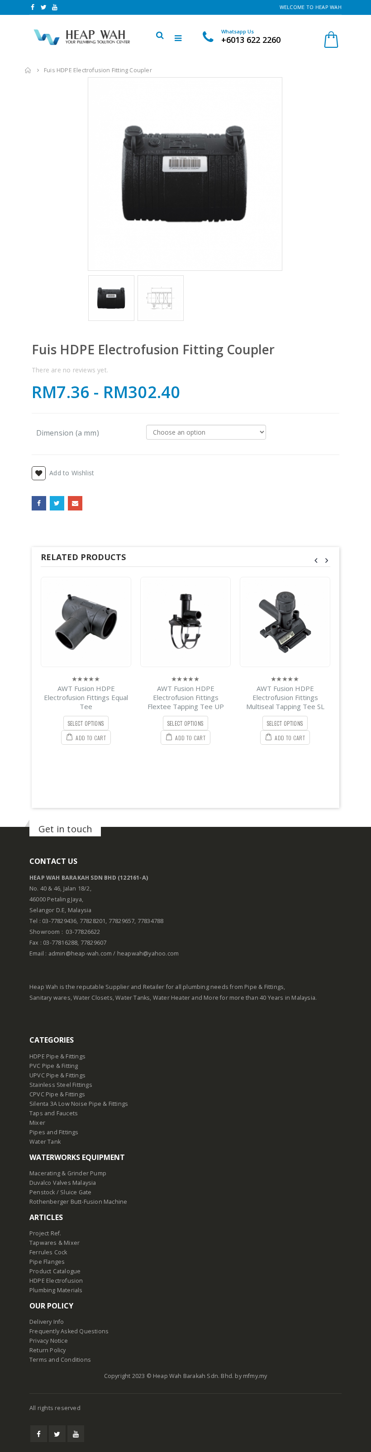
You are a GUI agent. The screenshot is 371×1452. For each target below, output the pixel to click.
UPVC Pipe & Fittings (57, 1075)
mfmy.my (255, 1376)
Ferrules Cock (48, 1252)
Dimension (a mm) (67, 432)
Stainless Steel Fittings (60, 1085)
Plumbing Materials (56, 1290)
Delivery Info (46, 1322)
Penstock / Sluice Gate (60, 1192)
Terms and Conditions (60, 1360)
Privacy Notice (48, 1341)
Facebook (39, 503)
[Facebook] (32, 7)
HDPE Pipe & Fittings (57, 1056)
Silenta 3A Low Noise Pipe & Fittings (78, 1104)
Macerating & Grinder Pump (67, 1173)
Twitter (57, 503)
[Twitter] (44, 7)
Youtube (75, 1433)
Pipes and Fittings (54, 1132)
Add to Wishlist (71, 473)
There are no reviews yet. (70, 370)
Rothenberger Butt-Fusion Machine (78, 1202)
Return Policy (47, 1350)
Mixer (37, 1123)
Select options (86, 723)
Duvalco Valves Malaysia (62, 1183)
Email (75, 503)
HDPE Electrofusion (56, 1281)
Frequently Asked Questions (69, 1331)
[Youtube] (55, 7)
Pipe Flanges (47, 1262)
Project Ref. (45, 1233)
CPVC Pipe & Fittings (57, 1094)
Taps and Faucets (53, 1113)
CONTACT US (53, 861)
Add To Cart (90, 737)
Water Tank (45, 1142)
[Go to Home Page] (28, 70)
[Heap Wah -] (80, 37)
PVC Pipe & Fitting (53, 1066)
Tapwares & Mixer (54, 1243)
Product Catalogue (55, 1271)
